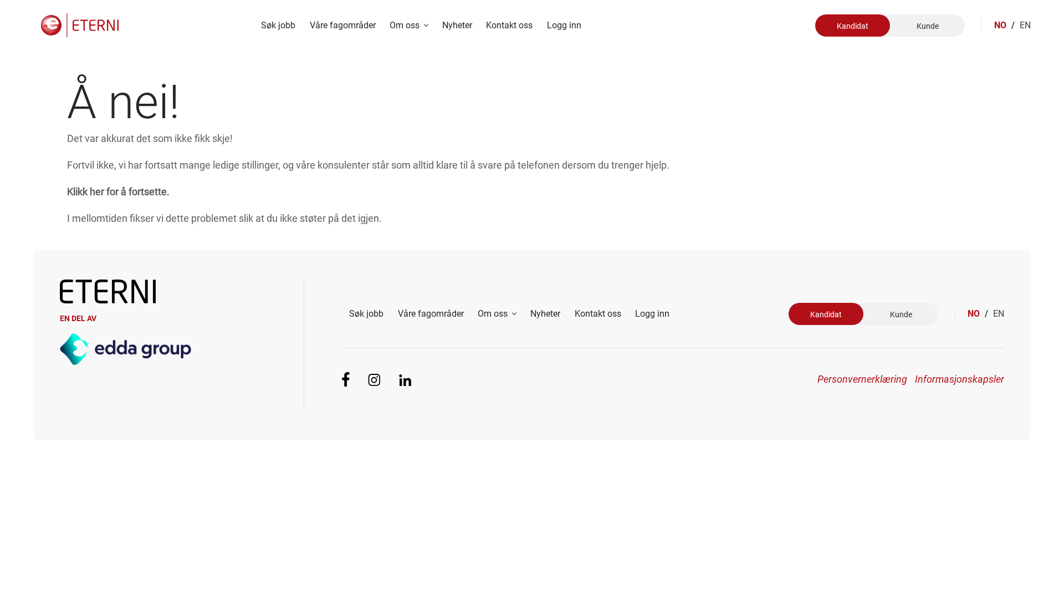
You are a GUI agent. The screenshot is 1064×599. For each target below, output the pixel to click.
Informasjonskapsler (959, 379)
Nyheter (457, 25)
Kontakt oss (509, 25)
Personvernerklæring (862, 379)
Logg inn (564, 25)
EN (1025, 25)
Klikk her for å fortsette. (118, 191)
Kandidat (852, 26)
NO (1004, 25)
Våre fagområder (343, 25)
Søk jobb (278, 25)
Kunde (928, 26)
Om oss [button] (406, 25)
